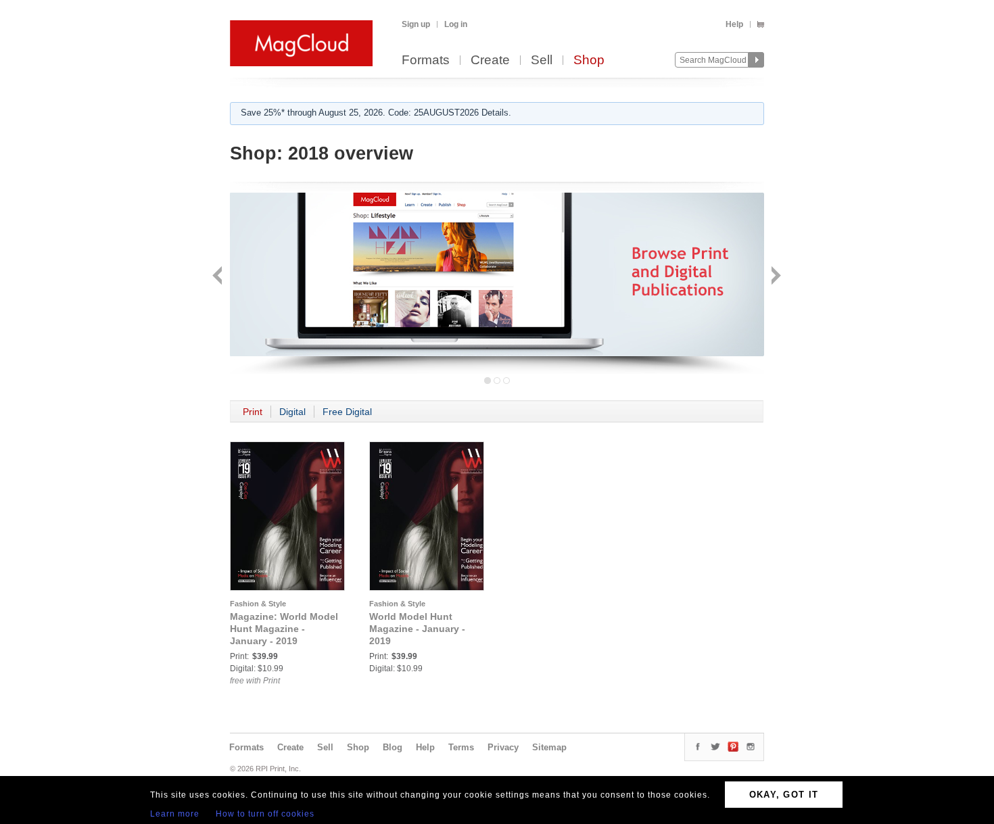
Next (774, 277)
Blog (392, 747)
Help (734, 24)
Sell (541, 60)
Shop (589, 60)
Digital (292, 411)
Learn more (174, 814)
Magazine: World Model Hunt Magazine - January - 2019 (284, 628)
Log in (455, 24)
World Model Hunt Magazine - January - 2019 (417, 628)
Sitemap (549, 747)
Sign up (416, 24)
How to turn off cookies (265, 814)
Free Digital (347, 411)
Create (490, 60)
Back (218, 277)
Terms (461, 747)
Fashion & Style (258, 604)
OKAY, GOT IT (784, 795)
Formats (426, 60)
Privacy (503, 747)
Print (252, 411)
